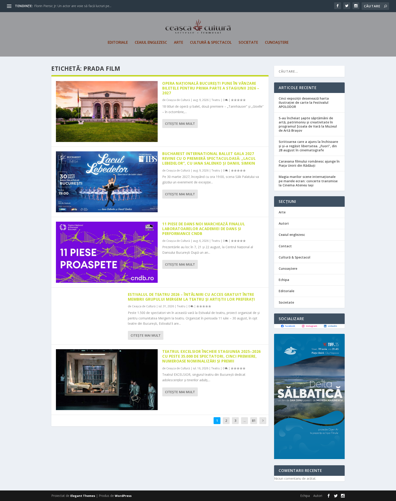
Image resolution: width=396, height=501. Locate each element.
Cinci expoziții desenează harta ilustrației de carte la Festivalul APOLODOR (304, 102)
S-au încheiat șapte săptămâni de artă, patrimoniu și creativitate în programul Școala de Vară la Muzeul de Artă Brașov (308, 124)
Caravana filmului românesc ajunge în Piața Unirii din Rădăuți (309, 163)
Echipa (284, 280)
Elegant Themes (82, 496)
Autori (284, 223)
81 (254, 420)
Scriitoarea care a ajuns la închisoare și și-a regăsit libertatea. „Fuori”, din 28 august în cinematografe (308, 145)
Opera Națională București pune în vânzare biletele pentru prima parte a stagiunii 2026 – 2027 (210, 88)
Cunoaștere (277, 43)
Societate (248, 43)
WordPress (123, 496)
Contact (285, 246)
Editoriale (118, 43)
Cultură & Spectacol (211, 43)
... (245, 420)
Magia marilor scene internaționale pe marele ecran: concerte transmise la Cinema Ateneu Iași (308, 180)
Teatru (216, 100)
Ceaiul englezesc (151, 43)
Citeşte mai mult (180, 123)
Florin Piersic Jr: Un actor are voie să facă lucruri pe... (72, 6)
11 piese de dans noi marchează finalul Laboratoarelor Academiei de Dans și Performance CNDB (203, 228)
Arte (178, 43)
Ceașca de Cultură (178, 100)
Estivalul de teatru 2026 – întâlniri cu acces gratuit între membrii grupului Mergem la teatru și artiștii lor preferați (191, 297)
